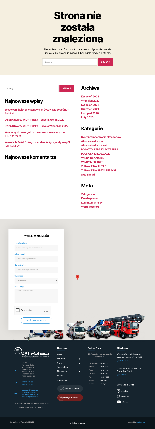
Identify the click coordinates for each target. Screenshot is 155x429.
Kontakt (60, 375)
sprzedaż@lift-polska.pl (30, 390)
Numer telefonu (20, 265)
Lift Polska (61, 359)
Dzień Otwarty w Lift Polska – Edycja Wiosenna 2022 (36, 126)
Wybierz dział (20, 276)
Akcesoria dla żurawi (94, 145)
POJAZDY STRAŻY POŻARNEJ (99, 149)
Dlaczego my (62, 371)
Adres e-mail (20, 254)
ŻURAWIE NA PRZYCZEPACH (98, 170)
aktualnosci (88, 174)
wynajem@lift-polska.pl (30, 394)
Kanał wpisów (89, 198)
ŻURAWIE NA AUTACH (94, 166)
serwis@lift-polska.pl (29, 392)
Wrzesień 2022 (90, 100)
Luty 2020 (87, 117)
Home (59, 355)
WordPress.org (90, 206)
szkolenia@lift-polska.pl (30, 396)
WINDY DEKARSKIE (92, 157)
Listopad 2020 (90, 113)
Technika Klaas (62, 367)
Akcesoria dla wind (92, 141)
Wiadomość (19, 287)
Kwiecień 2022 (90, 104)
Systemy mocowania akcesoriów (101, 137)
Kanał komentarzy (92, 202)
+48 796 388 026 (27, 382)
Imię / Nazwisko (21, 243)
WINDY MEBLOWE (92, 162)
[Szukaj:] (69, 62)
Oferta (59, 363)
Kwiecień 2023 (90, 96)
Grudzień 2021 (90, 109)
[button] (70, 388)
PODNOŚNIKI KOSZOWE (95, 153)
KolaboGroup (140, 422)
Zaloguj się (88, 194)
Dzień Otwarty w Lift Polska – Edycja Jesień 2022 (34, 119)
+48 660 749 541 (27, 384)
